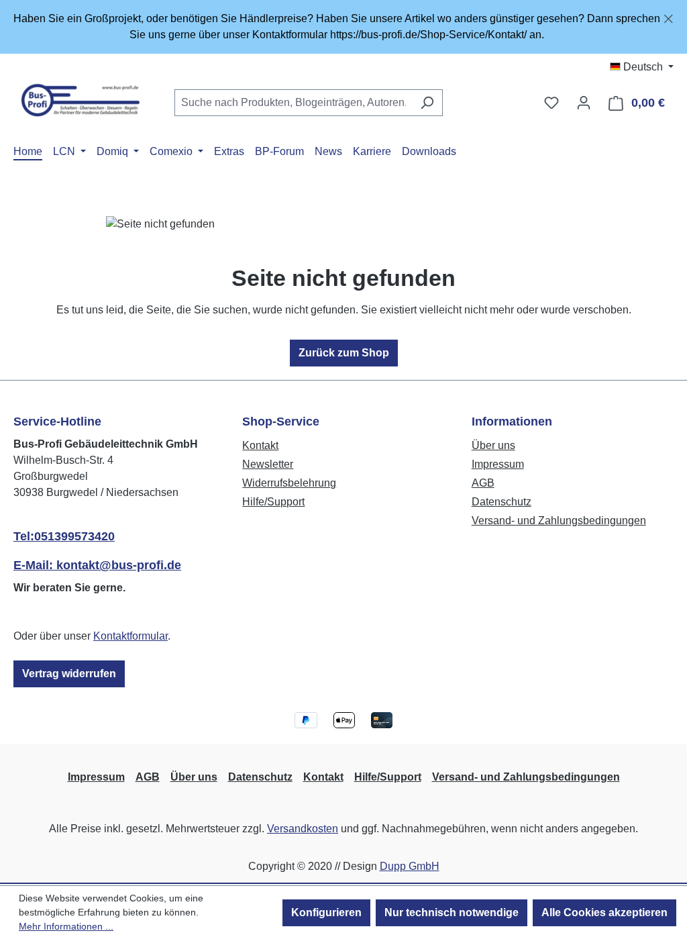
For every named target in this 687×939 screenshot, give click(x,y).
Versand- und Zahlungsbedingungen (559, 520)
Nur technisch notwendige (451, 912)
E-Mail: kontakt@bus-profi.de (97, 565)
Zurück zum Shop (344, 352)
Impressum (498, 464)
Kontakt (260, 445)
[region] (343, 27)
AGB (483, 483)
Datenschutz (501, 501)
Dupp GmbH (409, 866)
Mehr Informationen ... (66, 926)
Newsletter (267, 464)
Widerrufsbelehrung (289, 483)
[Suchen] (427, 102)
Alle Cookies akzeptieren (604, 912)
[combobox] (293, 102)
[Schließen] (668, 16)
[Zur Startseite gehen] (80, 100)
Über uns (493, 445)
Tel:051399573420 (64, 536)
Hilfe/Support (273, 501)
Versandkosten (302, 828)
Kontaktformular (130, 636)
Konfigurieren (326, 912)
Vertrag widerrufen (69, 673)
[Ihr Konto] (584, 102)
